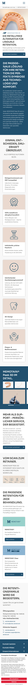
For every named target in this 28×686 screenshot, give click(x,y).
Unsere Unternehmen (11, 651)
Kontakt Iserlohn (9, 644)
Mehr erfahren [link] (10, 539)
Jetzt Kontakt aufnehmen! (12, 447)
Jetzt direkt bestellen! (10, 54)
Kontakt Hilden (8, 648)
